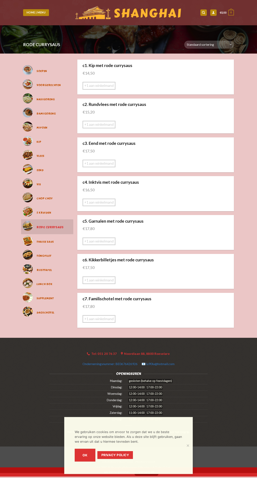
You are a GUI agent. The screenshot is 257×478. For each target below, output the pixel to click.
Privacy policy (115, 455)
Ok (85, 455)
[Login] (213, 12)
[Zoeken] (203, 12)
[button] (227, 12)
